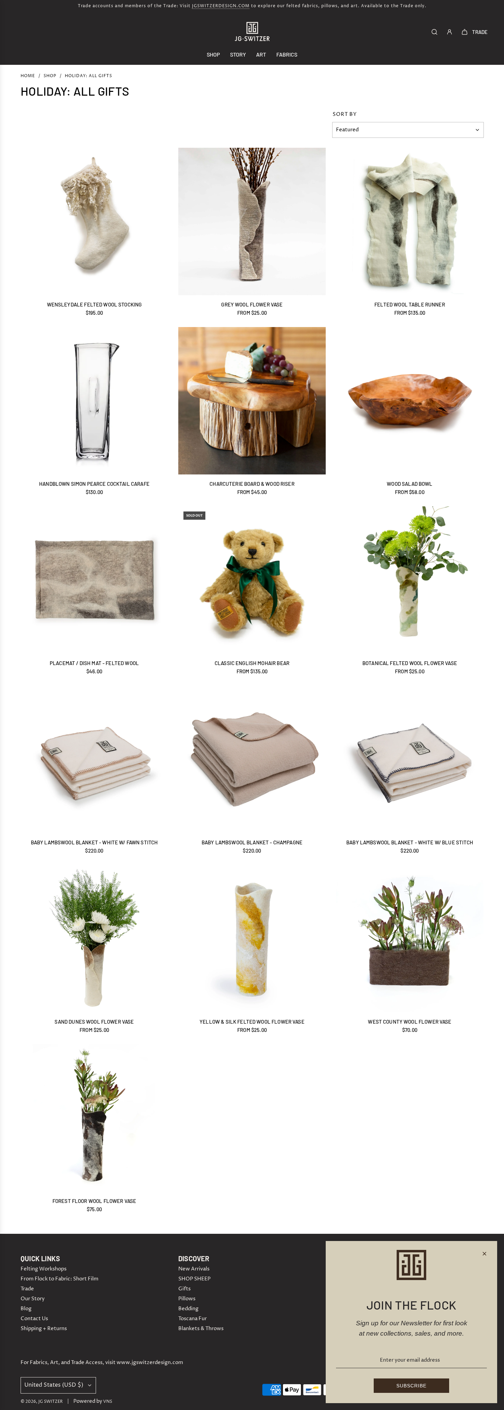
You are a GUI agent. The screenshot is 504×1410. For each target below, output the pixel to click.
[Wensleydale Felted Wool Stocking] (94, 221)
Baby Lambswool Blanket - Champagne (252, 842)
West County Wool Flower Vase (409, 1022)
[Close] (484, 1253)
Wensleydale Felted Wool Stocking (94, 304)
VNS (107, 1402)
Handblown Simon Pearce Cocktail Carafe (94, 484)
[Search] (434, 31)
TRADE (480, 32)
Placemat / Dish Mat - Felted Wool (94, 663)
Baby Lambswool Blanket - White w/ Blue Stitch (409, 842)
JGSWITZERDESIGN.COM (221, 6)
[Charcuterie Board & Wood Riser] (252, 400)
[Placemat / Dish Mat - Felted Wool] (94, 580)
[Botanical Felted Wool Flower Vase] (409, 580)
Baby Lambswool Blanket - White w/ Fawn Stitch (94, 842)
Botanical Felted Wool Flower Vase (409, 663)
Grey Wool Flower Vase (252, 304)
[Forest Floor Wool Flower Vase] (94, 1118)
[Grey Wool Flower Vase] (252, 221)
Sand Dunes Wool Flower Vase (94, 1022)
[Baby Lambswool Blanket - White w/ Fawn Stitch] (94, 759)
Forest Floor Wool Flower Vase (94, 1201)
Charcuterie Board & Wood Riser (252, 484)
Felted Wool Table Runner (409, 304)
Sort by (345, 114)
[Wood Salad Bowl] (409, 400)
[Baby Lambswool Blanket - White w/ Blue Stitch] (409, 759)
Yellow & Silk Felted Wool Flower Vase (252, 1022)
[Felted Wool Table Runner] (409, 221)
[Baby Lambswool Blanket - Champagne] (252, 759)
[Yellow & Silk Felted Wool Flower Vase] (252, 938)
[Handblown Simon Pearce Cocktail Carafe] (94, 400)
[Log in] (449, 31)
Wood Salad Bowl (409, 484)
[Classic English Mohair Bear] (252, 580)
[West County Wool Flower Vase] (409, 938)
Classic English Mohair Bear (252, 663)
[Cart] (464, 31)
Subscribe (411, 1385)
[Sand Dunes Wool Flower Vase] (94, 938)
